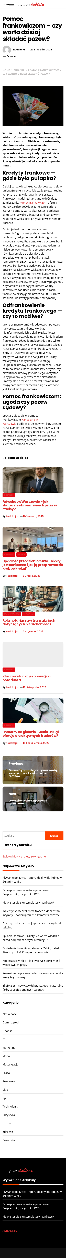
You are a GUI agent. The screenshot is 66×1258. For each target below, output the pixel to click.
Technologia (10, 1106)
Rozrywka (9, 1081)
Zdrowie (8, 1132)
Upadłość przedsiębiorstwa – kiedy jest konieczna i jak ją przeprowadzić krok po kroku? (33, 565)
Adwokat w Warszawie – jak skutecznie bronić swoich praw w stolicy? (30, 505)
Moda (6, 1056)
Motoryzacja (10, 1064)
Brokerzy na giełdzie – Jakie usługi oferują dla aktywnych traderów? (31, 734)
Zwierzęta (9, 1140)
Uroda (7, 1123)
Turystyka (9, 1115)
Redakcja (19, 49)
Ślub (5, 1090)
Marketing (9, 1048)
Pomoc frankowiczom (33, 202)
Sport (6, 1098)
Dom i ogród (11, 613)
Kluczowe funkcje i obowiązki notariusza (26, 678)
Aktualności (10, 1014)
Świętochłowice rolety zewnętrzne (24, 856)
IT (4, 1039)
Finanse (11, 56)
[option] (33, 1251)
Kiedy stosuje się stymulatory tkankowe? (28, 902)
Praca (21, 554)
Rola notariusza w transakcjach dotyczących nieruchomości (29, 622)
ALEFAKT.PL (10, 1230)
